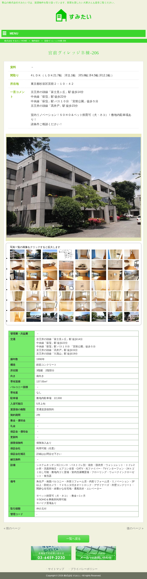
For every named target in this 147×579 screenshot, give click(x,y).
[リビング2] (50, 275)
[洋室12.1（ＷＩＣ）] (66, 307)
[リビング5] (99, 275)
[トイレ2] (33, 286)
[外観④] (33, 255)
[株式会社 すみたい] (73, 20)
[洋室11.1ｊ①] (131, 296)
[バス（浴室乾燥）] (66, 286)
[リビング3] (66, 275)
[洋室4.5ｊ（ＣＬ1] (131, 286)
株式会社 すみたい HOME (15, 41)
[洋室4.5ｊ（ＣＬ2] (17, 296)
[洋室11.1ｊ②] (17, 307)
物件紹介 (36, 41)
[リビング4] (82, 275)
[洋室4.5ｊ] (33, 296)
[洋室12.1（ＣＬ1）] (33, 307)
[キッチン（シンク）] (115, 265)
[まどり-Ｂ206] (66, 255)
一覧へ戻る (73, 538)
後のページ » (135, 528)
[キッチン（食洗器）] (66, 265)
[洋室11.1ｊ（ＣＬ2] (115, 296)
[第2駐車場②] (50, 317)
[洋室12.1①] (82, 307)
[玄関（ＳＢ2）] (115, 255)
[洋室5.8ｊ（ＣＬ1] (50, 296)
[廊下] (131, 255)
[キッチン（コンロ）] (82, 265)
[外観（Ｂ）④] (66, 317)
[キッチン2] (33, 265)
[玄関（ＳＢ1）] (99, 255)
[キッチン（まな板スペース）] (99, 265)
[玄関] (82, 255)
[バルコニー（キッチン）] (17, 275)
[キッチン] (17, 265)
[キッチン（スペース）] (131, 265)
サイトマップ (56, 569)
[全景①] (50, 255)
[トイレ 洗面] (17, 286)
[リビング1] (33, 275)
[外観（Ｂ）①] (17, 255)
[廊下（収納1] (115, 307)
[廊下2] (17, 317)
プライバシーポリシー (84, 569)
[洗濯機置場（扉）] (99, 286)
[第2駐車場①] (33, 317)
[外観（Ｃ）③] (99, 317)
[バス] (50, 286)
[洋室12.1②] (99, 307)
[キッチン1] (50, 265)
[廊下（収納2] (131, 307)
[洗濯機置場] (115, 286)
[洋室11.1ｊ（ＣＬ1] (99, 296)
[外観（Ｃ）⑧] (115, 317)
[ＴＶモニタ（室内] (115, 275)
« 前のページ (12, 528)
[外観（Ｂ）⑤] (82, 317)
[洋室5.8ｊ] (82, 296)
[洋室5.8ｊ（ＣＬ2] (66, 296)
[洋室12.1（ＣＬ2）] (50, 307)
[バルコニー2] (131, 275)
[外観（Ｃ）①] (131, 317)
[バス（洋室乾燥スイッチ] (82, 286)
